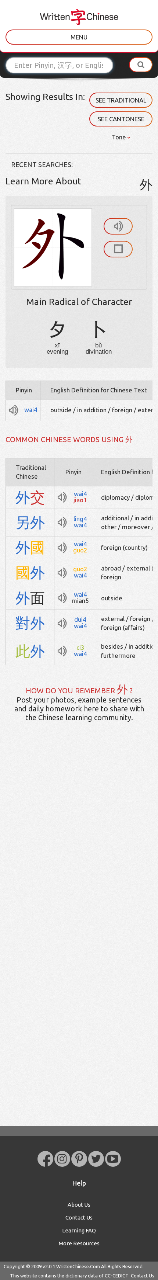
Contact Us (79, 1217)
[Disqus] (79, 844)
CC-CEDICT (117, 1275)
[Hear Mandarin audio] (118, 226)
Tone (120, 137)
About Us (79, 1204)
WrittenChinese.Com (78, 1266)
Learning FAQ (79, 1230)
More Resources (79, 1243)
